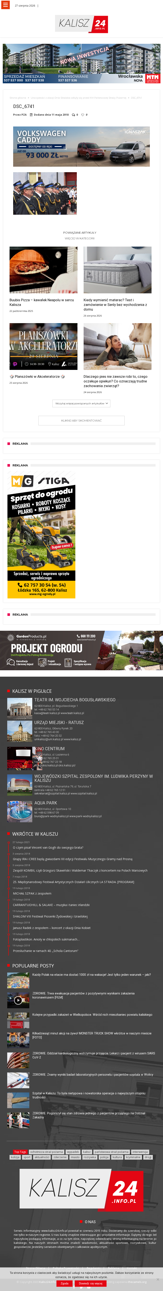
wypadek (73, 1152)
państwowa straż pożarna (111, 1152)
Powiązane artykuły (79, 232)
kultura (117, 1157)
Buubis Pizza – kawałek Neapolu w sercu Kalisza (42, 302)
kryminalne (133, 1157)
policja (104, 1157)
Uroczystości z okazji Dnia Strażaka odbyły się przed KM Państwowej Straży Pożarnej (78, 97)
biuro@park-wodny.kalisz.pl (51, 816)
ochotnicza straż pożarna (46, 1152)
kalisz (87, 1152)
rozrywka (90, 1157)
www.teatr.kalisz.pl (72, 713)
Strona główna (18, 97)
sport (27, 1157)
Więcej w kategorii (80, 238)
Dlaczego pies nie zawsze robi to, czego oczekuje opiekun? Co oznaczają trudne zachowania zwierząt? (116, 381)
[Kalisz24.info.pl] (81, 14)
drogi (148, 1157)
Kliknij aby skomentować (81, 420)
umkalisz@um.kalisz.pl (49, 739)
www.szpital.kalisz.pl (84, 793)
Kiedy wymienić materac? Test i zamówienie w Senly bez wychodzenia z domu (115, 304)
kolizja (15, 1157)
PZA (24, 114)
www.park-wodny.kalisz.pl (85, 816)
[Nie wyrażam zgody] (158, 1279)
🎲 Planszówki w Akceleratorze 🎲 (37, 376)
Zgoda (64, 1283)
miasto (75, 1157)
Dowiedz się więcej (90, 1283)
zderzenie (60, 1157)
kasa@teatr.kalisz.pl (47, 713)
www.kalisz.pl (72, 739)
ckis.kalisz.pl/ (67, 765)
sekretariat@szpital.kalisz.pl (52, 793)
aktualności (42, 1157)
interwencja (140, 1152)
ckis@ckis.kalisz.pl (46, 765)
